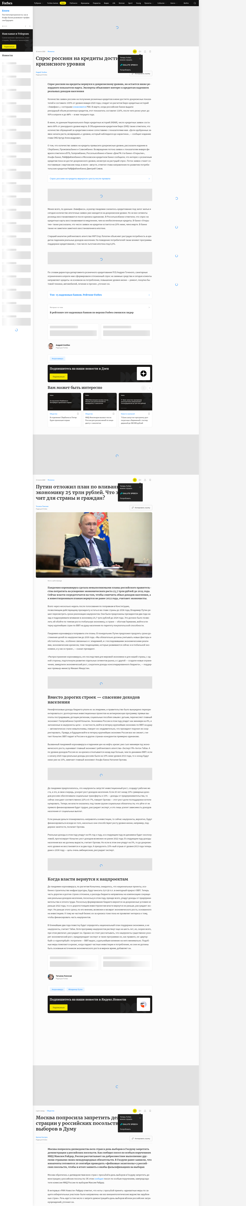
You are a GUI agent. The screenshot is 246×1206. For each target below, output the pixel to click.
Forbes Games (56, 3)
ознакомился (79, 106)
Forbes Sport (89, 1045)
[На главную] (7, 3)
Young (138, 3)
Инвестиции (125, 1045)
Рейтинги (73, 3)
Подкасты (96, 3)
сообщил (99, 1178)
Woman (122, 3)
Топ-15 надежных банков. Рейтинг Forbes (76, 294)
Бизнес (52, 1045)
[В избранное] (78, 414)
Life (113, 3)
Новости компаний (128, 414)
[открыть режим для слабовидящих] (135, 51)
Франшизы (85, 3)
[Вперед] (156, 332)
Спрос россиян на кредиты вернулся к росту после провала (80, 178)
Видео (106, 3)
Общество (53, 414)
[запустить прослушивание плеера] (140, 51)
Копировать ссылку (142, 73)
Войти (186, 3)
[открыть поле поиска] (195, 3)
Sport (130, 3)
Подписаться (58, 376)
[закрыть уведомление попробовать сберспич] (140, 59)
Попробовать (125, 70)
